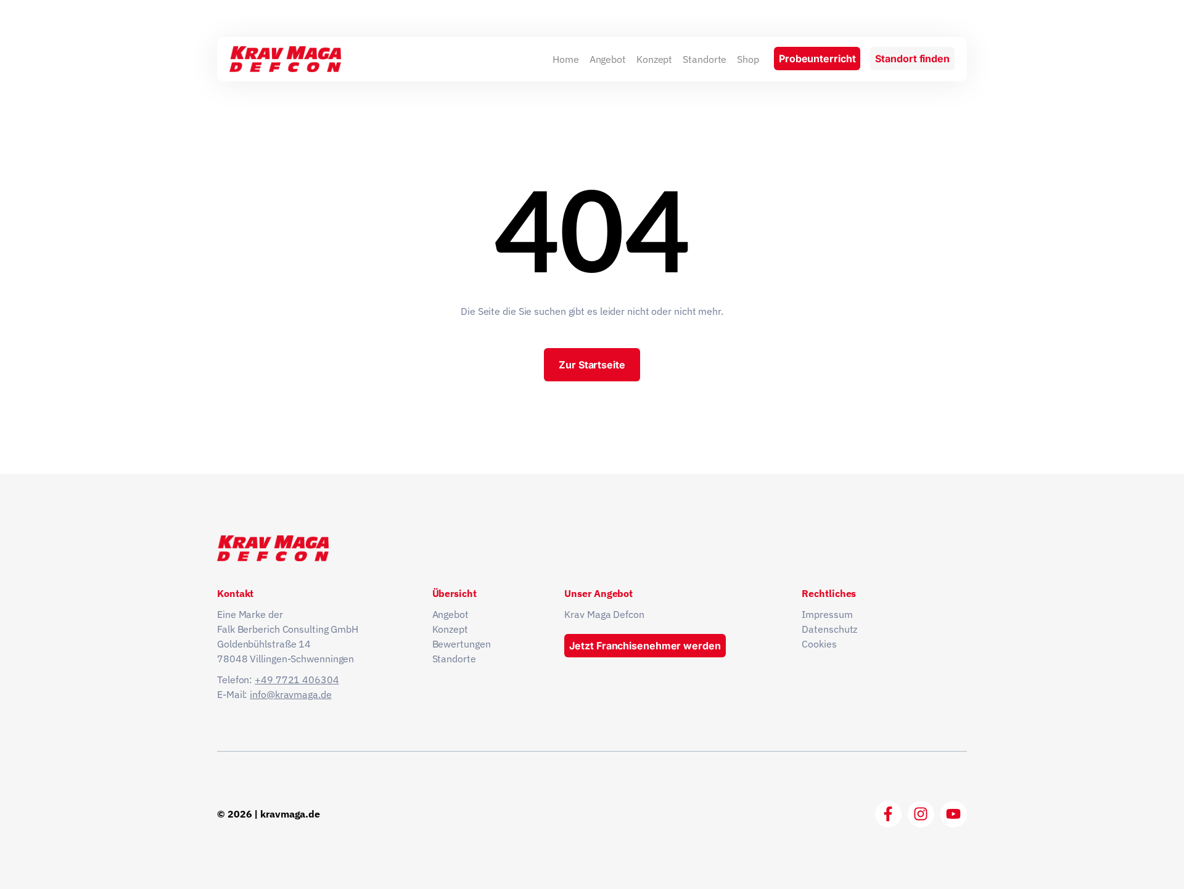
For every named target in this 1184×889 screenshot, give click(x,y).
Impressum (827, 614)
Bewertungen (461, 644)
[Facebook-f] (888, 814)
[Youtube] (953, 814)
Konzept (654, 59)
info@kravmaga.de (290, 694)
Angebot (608, 59)
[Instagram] (921, 814)
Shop (748, 59)
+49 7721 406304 (297, 679)
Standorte (704, 59)
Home (566, 59)
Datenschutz (829, 629)
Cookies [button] (819, 644)
